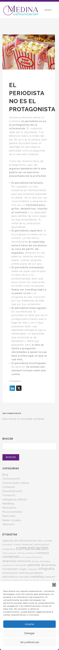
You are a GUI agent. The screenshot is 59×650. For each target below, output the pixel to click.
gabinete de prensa (41, 565)
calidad (48, 540)
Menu (48, 10)
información (10, 572)
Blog (5, 474)
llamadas (24, 576)
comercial (27, 544)
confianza (30, 553)
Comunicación (11, 478)
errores (35, 561)
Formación (8, 495)
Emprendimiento (12, 491)
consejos (42, 552)
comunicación (32, 548)
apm (40, 540)
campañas (7, 545)
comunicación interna (13, 553)
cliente (17, 544)
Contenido (8, 487)
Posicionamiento (12, 512)
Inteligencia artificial (14, 499)
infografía (46, 569)
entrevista (24, 561)
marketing (37, 576)
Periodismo (9, 507)
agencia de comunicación (19, 540)
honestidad (10, 569)
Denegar (29, 633)
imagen (22, 569)
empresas (9, 561)
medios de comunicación (25, 580)
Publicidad (8, 516)
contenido (11, 557)
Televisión (8, 524)
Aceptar (29, 624)
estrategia (45, 561)
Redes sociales (11, 520)
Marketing (8, 503)
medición (50, 576)
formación (21, 565)
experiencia (8, 565)
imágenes (32, 569)
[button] (54, 584)
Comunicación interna (15, 483)
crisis (23, 557)
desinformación (34, 557)
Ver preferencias (29, 642)
